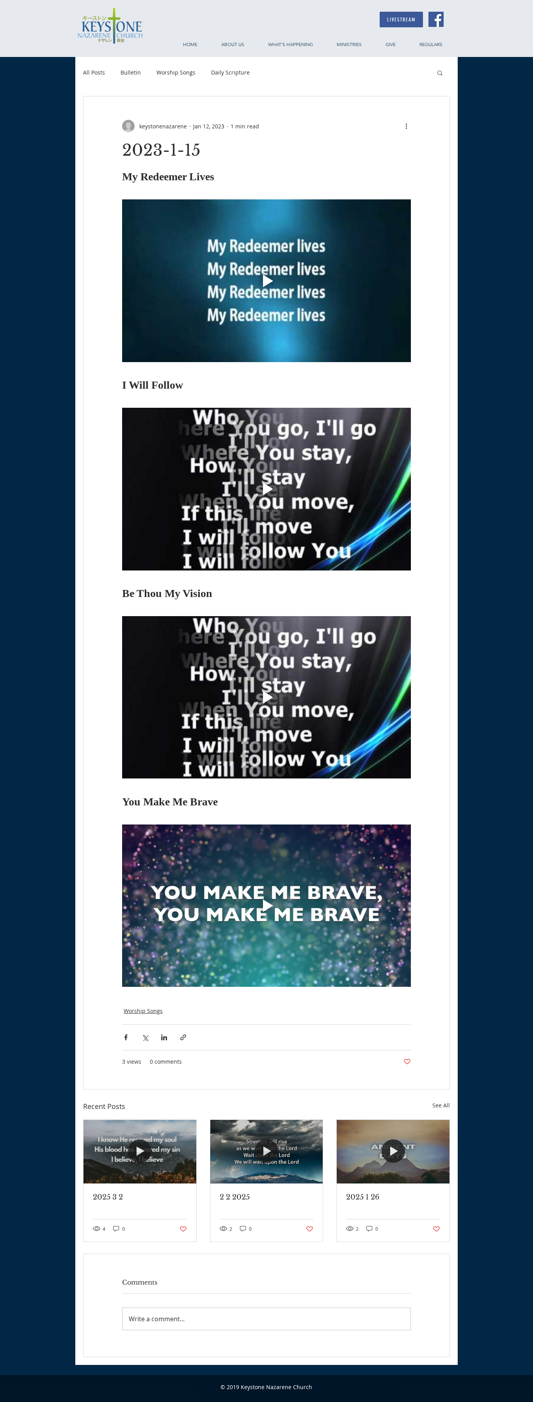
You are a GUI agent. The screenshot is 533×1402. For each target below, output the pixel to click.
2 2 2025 (235, 1197)
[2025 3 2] (140, 1151)
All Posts (94, 72)
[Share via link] (183, 1037)
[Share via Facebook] (126, 1037)
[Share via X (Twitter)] (145, 1037)
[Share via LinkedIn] (164, 1037)
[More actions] (406, 126)
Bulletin (131, 72)
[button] (440, 72)
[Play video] (266, 280)
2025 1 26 (363, 1197)
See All (441, 1105)
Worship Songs (175, 72)
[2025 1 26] (393, 1151)
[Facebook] (436, 19)
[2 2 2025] (266, 1151)
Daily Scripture (230, 72)
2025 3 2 (108, 1197)
